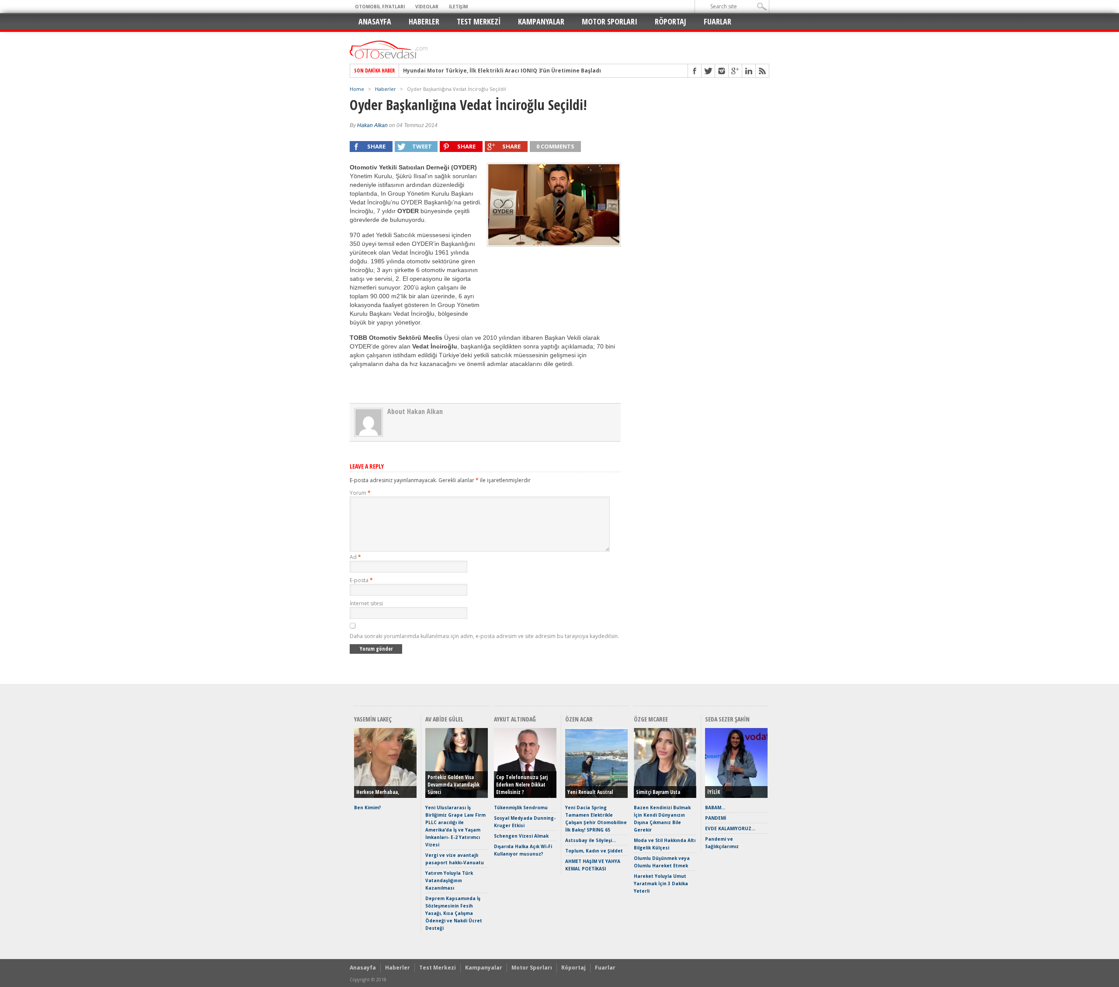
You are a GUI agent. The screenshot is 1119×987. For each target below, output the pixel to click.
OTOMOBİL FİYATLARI (380, 6)
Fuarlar (717, 21)
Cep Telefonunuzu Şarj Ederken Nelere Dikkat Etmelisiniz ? (522, 784)
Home (357, 89)
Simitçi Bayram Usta (658, 792)
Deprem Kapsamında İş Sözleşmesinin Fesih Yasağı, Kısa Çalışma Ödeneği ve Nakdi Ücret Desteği (453, 913)
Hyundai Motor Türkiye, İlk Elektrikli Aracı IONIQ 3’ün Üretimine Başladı (502, 70)
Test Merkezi (478, 21)
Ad (355, 557)
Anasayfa (374, 21)
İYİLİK (713, 792)
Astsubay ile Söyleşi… (590, 840)
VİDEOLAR (426, 6)
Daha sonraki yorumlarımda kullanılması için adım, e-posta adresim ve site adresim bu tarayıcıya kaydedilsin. (484, 636)
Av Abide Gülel (444, 719)
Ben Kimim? (367, 807)
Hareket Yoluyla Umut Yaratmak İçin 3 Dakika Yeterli (661, 883)
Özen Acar (579, 719)
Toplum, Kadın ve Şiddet (594, 851)
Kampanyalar (541, 21)
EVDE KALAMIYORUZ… (730, 828)
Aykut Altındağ (515, 719)
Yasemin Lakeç (373, 719)
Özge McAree (651, 719)
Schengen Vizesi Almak (521, 836)
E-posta (361, 580)
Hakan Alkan (372, 125)
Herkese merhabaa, (377, 792)
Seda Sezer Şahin (727, 719)
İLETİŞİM (458, 6)
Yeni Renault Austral (590, 792)
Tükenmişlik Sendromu (521, 807)
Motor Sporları (609, 21)
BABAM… (715, 807)
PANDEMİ (715, 818)
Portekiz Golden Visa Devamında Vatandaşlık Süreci (453, 784)
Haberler (424, 21)
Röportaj (670, 21)
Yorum (360, 493)
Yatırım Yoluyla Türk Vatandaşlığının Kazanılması (449, 880)
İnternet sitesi (366, 603)
